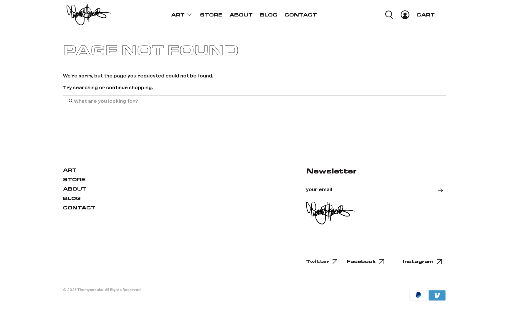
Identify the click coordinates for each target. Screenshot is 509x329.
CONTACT (301, 15)
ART (178, 15)
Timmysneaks (90, 289)
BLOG (268, 15)
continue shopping (129, 87)
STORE (211, 15)
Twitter (317, 261)
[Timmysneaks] (89, 14)
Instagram (418, 261)
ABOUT (241, 15)
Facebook (361, 261)
